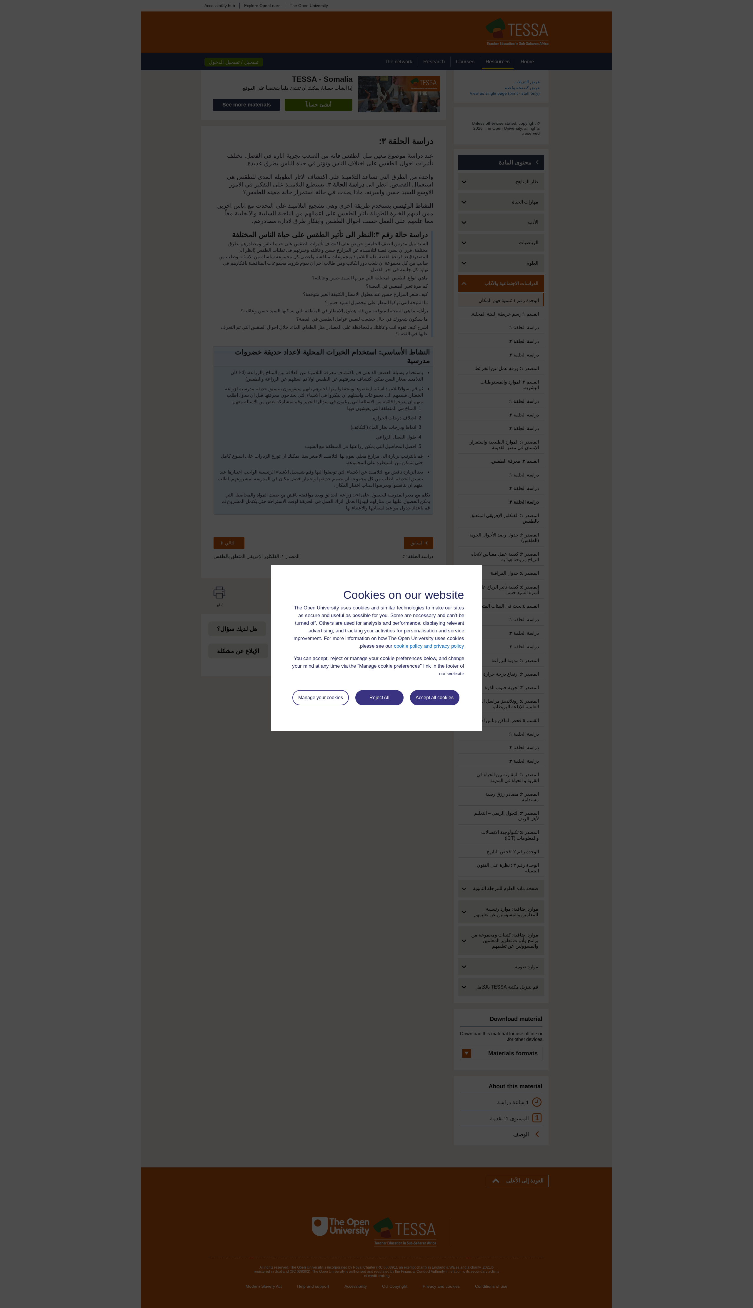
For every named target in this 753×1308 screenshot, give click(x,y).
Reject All (379, 697)
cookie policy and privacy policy (429, 646)
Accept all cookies (435, 697)
